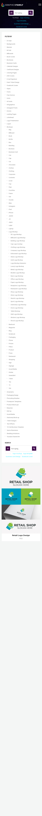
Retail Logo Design (21, 535)
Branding (11, 145)
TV (9, 385)
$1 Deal (9, 41)
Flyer (10, 187)
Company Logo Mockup (18, 250)
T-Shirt (11, 378)
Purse (10, 353)
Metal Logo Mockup (17, 269)
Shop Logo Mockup (17, 292)
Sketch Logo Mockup (17, 298)
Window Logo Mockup (18, 317)
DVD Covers (10, 76)
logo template (21, 21)
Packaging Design (12, 395)
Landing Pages (11, 114)
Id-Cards (9, 101)
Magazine (12, 327)
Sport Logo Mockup (17, 301)
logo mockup (24, 18)
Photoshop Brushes (13, 398)
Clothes (11, 168)
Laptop (11, 228)
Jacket (11, 216)
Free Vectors (11, 95)
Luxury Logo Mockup (17, 266)
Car (10, 161)
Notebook (12, 334)
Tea (10, 382)
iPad (10, 209)
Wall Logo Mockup (17, 314)
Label (10, 225)
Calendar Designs (12, 66)
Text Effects (11, 424)
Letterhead (10, 117)
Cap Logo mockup (16, 244)
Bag (10, 129)
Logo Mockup (13, 232)
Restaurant (12, 356)
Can (10, 155)
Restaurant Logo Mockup (19, 288)
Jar (10, 219)
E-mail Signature (12, 79)
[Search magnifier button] (30, 13)
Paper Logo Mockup (17, 282)
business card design (21, 24)
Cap (10, 158)
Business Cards (12, 63)
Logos (9, 124)
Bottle (11, 139)
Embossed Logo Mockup (19, 253)
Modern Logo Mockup (18, 273)
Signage (11, 366)
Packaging (12, 337)
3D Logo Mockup (16, 234)
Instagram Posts (12, 108)
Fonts (8, 92)
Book (10, 136)
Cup (10, 184)
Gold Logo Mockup (17, 260)
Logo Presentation (13, 120)
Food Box (12, 190)
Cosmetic (12, 177)
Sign (10, 362)
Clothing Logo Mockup (18, 247)
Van (10, 388)
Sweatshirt (12, 375)
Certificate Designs (13, 69)
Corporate (12, 174)
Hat (10, 196)
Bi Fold (9, 50)
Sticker (11, 372)
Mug (10, 331)
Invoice (9, 111)
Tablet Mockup (15, 311)
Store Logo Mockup (17, 308)
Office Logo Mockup (17, 279)
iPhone (11, 212)
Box (10, 142)
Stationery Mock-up (13, 417)
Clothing (11, 171)
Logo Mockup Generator (18, 263)
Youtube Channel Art (13, 436)
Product (11, 350)
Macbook (12, 324)
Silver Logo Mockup (17, 295)
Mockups (10, 127)
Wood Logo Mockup (17, 320)
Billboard (11, 133)
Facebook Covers (12, 85)
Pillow (11, 347)
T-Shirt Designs (11, 421)
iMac (10, 203)
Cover (10, 181)
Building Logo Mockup (18, 241)
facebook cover (21, 27)
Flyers (8, 88)
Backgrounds (11, 44)
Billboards (10, 53)
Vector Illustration (12, 430)
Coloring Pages (12, 73)
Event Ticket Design (13, 82)
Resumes (10, 408)
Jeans (10, 222)
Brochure (11, 149)
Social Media (13, 369)
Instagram (12, 206)
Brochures (10, 60)
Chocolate (12, 165)
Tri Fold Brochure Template (15, 427)
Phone (11, 340)
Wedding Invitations (13, 433)
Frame (11, 193)
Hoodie (11, 200)
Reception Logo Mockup (18, 285)
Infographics (11, 104)
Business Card (13, 152)
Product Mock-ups (13, 405)
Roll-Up (9, 411)
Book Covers (11, 57)
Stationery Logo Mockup (18, 304)
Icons (8, 98)
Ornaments (10, 392)
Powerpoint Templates (14, 401)
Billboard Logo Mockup (18, 237)
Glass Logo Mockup (17, 257)
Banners (9, 47)
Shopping (12, 359)
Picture (11, 343)
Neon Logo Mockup (17, 276)
